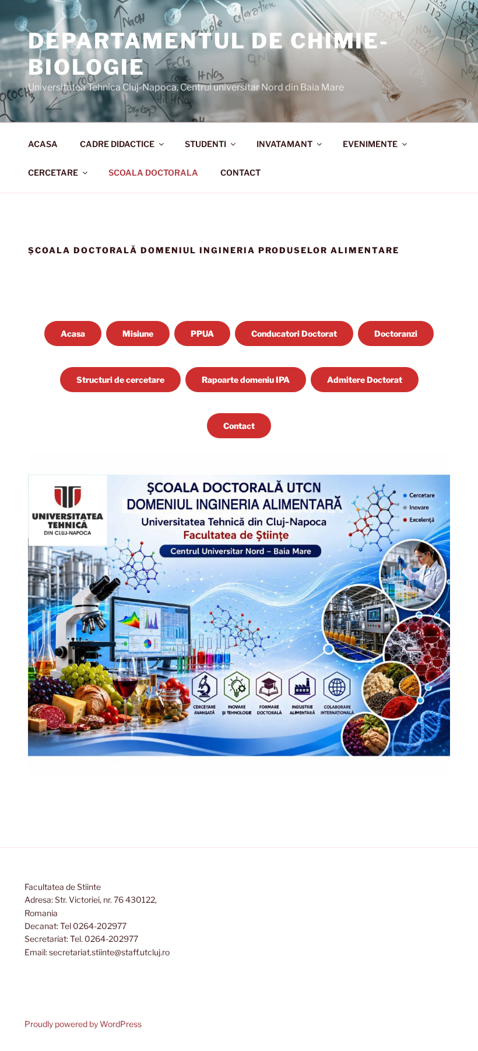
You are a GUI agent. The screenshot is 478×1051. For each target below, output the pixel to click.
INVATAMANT (284, 144)
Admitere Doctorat (364, 380)
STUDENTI (205, 144)
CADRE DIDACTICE (117, 144)
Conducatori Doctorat (294, 333)
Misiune (137, 333)
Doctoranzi (395, 333)
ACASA (43, 144)
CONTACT (240, 172)
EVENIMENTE (370, 144)
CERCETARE (53, 172)
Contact (239, 426)
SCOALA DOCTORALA (153, 172)
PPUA (202, 333)
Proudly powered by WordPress (83, 1024)
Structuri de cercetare (120, 380)
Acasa (73, 333)
